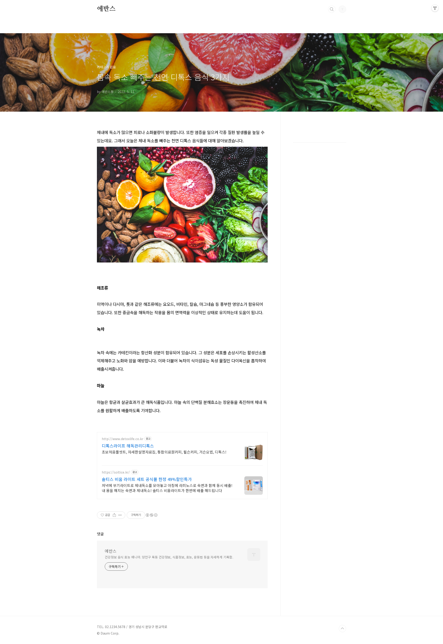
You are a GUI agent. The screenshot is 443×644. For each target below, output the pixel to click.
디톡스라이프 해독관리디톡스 (128, 445)
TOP (342, 628)
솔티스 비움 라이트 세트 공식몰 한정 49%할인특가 (147, 479)
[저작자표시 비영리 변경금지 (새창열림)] (151, 515)
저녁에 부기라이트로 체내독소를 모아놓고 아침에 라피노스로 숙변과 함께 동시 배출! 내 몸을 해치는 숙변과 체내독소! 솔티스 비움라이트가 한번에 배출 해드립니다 (167, 488)
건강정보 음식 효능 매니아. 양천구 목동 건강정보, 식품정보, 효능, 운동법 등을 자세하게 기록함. (169, 557)
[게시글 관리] (120, 515)
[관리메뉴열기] (434, 8)
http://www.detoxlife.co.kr (122, 439)
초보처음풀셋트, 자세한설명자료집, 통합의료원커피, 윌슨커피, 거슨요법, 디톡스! (164, 451)
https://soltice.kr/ (116, 472)
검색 (331, 9)
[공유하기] (114, 515)
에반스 (106, 9)
